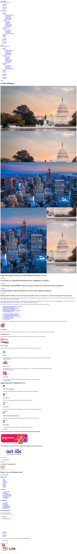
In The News (7, 31)
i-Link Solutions (6, 459)
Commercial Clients (6, 380)
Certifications (7, 32)
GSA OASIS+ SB (6, 493)
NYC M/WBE (5, 504)
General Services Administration (9, 309)
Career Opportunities (4, 474)
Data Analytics (8, 19)
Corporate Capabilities (9, 33)
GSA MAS (7, 22)
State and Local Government (8, 369)
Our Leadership (8, 30)
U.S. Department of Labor (8, 317)
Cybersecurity (8, 17)
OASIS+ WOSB (8, 24)
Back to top (2, 461)
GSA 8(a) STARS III (7, 495)
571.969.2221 (4, 516)
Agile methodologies (59, 301)
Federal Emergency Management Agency (11, 308)
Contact (4, 35)
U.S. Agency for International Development (11, 313)
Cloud (10, 302)
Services (4, 13)
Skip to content (3, 1)
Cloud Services (8, 15)
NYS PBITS (5, 498)
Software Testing (8, 18)
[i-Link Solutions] (7, 469)
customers (13, 321)
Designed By (2, 543)
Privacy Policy (5, 540)
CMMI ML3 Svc (6, 508)
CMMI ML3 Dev (6, 507)
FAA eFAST (7, 21)
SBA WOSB (5, 502)
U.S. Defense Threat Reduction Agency (10, 314)
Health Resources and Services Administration (11, 310)
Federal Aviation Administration (9, 307)
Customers (5, 27)
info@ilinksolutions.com (6, 518)
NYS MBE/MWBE (6, 506)
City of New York (6, 319)
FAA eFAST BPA (6, 491)
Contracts (4, 20)
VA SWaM (5, 503)
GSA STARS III (8, 25)
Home (4, 12)
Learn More (2, 278)
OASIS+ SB (7, 23)
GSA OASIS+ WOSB (7, 494)
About (4, 29)
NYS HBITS (7, 26)
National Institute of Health (8, 311)
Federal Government (7, 358)
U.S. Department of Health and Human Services (12, 315)
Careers (4, 36)
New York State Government (8, 318)
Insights (4, 34)
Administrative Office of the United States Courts (12, 306)
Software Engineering (9, 14)
